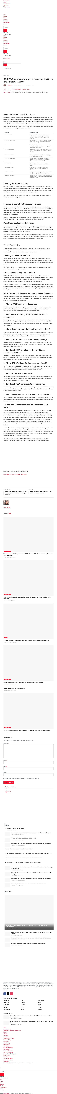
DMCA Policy (6, 1041)
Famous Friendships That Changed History (14, 688)
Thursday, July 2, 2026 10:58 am (9, 732)
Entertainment (6, 22)
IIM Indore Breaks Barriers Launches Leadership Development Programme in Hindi (23, 857)
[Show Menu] (3, 56)
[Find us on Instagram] (11, 993)
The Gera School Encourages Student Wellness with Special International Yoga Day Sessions (26, 730)
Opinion (22, 1007)
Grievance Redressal (7, 1050)
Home (4, 75)
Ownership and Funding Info (9, 1053)
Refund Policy (6, 1055)
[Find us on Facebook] (4, 993)
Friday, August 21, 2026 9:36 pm (9, 600)
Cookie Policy (6, 1036)
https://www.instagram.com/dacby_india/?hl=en (15, 474)
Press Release (41, 1000)
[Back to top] (0, 1066)
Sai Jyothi (10, 85)
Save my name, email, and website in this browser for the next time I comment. (22, 778)
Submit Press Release (8, 1058)
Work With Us (6, 1061)
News (8, 75)
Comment (6, 743)
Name (5, 760)
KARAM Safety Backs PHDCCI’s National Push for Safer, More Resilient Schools (23, 682)
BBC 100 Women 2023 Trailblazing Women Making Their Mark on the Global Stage (23, 862)
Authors (5, 1032)
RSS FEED (5, 1057)
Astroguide (6, 1000)
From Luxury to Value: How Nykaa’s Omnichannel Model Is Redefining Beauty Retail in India (26, 640)
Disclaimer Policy (7, 1039)
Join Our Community (8, 1052)
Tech (4, 17)
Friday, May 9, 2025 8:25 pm (19, 85)
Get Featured (6, 1049)
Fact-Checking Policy (8, 1047)
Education (5, 1007)
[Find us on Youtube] (5, 1090)
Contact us (5, 5)
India (4, 14)
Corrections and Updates (8, 1038)
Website (5, 772)
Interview (23, 1002)
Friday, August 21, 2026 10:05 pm (10, 557)
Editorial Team (6, 1044)
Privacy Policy (6, 0)
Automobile (6, 1002)
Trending (5, 20)
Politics (5, 16)
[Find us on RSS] (7, 1090)
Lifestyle (23, 1004)
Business (5, 19)
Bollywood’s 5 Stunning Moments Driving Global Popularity (23, 838)
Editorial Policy (6, 1043)
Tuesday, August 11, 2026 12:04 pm (10, 684)
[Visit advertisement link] (28, 10)
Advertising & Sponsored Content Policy (12, 1030)
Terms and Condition (8, 1060)
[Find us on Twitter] (8, 993)
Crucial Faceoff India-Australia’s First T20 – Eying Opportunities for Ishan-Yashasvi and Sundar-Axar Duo (28, 853)
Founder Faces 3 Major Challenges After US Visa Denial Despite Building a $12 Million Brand (31, 832)
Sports (4, 24)
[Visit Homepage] (6, 7)
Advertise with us (7, 3)
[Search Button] (3, 25)
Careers (5, 1033)
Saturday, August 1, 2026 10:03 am (10, 690)
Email (5, 766)
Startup (39, 1004)
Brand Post (7, 551)
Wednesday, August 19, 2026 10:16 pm (10, 642)
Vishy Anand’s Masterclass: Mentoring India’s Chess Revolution (19, 848)
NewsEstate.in (10, 1063)
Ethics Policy (6, 1046)
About (4, 2)
